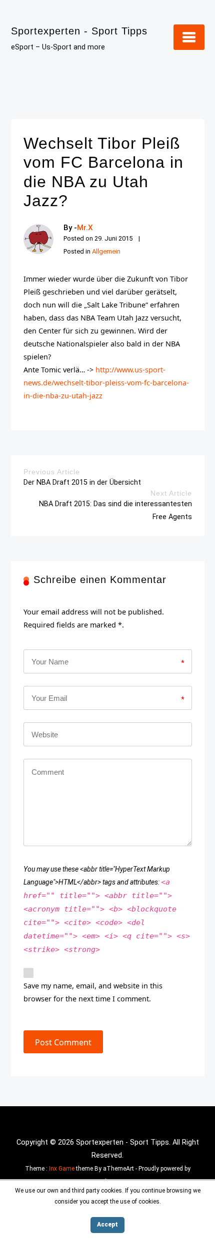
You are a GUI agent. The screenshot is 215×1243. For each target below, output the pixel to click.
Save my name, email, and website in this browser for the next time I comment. (93, 992)
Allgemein (106, 251)
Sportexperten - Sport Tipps (79, 30)
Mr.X (85, 227)
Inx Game (61, 1168)
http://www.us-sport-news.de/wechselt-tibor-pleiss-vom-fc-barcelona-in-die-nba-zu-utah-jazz (106, 382)
